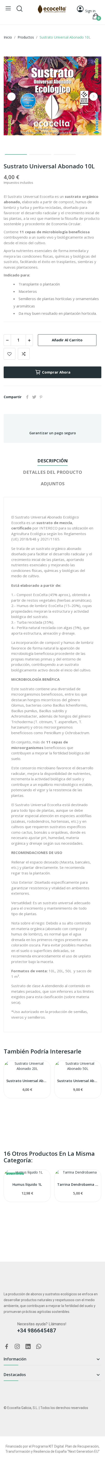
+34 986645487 (36, 1331)
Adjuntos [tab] (52, 484)
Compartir (27, 397)
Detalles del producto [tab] (52, 472)
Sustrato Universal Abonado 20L (27, 1080)
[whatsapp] (39, 1347)
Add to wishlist (9, 354)
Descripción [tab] (52, 461)
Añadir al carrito (67, 339)
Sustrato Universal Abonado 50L (78, 1080)
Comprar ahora (56, 372)
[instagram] (17, 1347)
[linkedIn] (28, 1347)
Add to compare (24, 354)
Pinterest (41, 397)
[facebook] (7, 1347)
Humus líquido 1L (27, 1184)
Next (93, 96)
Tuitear (34, 397)
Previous (11, 96)
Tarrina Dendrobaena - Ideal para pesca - (78, 1184)
